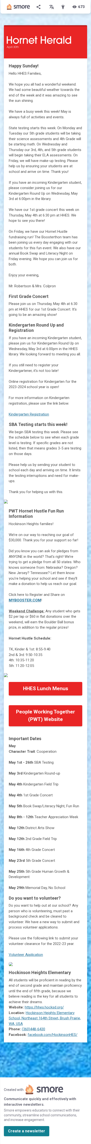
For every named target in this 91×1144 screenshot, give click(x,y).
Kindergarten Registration (29, 414)
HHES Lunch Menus (45, 688)
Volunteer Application (26, 954)
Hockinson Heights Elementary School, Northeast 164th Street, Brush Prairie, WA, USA (45, 1018)
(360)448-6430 (33, 1029)
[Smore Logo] (18, 7)
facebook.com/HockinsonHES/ (52, 1034)
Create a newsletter (26, 1131)
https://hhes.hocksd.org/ (44, 1007)
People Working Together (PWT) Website (45, 715)
